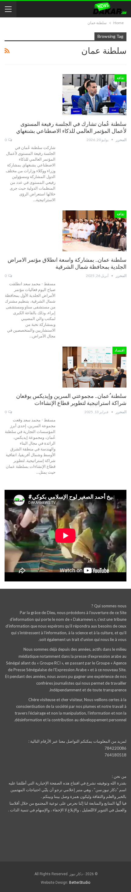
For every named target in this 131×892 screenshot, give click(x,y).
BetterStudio (79, 882)
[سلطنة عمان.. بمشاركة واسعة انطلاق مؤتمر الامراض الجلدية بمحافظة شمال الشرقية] (94, 230)
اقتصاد (119, 350)
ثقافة (120, 78)
